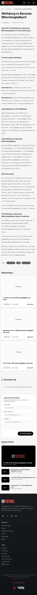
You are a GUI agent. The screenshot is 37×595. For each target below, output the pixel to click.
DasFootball (6, 22)
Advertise (4, 553)
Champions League (7, 531)
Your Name (7, 404)
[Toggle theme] (24, 3)
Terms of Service (6, 559)
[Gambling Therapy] (20, 588)
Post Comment (26, 433)
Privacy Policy (5, 556)
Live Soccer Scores (19, 582)
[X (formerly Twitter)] (7, 515)
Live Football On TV (21, 578)
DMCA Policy (5, 564)
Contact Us (4, 551)
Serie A (3, 533)
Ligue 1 (3, 539)
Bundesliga (9, 9)
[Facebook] (3, 515)
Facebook (11, 263)
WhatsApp (27, 263)
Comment (7, 418)
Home (2, 9)
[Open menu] (34, 3)
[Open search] (29, 3)
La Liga (3, 528)
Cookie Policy (5, 561)
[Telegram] (16, 515)
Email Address (8, 411)
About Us (4, 548)
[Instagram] (11, 515)
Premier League (6, 525)
